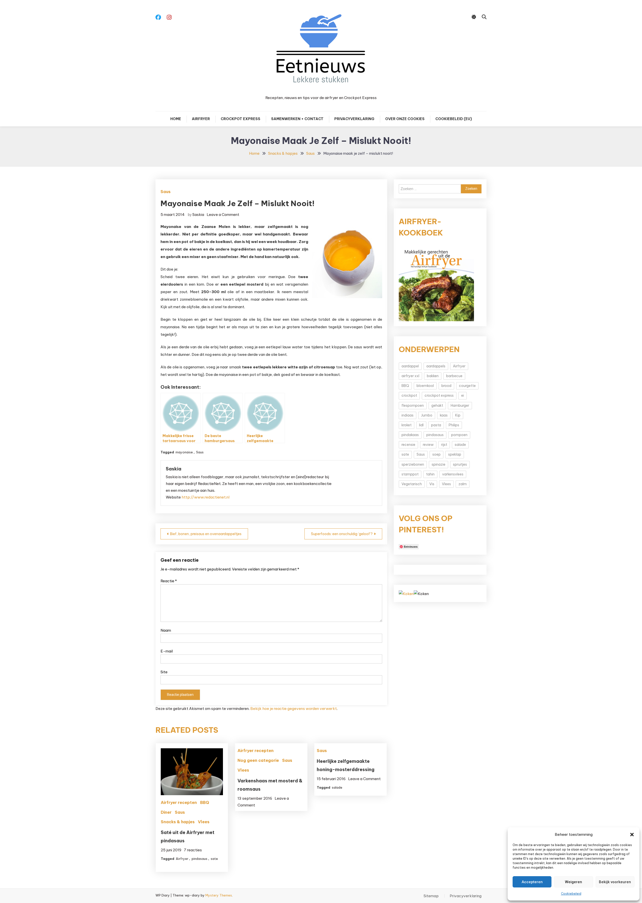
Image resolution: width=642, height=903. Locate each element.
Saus (165, 191)
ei (462, 395)
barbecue (454, 376)
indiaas (408, 415)
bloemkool (425, 385)
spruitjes (460, 464)
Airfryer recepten (179, 802)
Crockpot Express (240, 119)
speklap (454, 454)
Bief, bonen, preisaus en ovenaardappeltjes (206, 534)
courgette (467, 385)
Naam (165, 630)
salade (337, 787)
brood (446, 385)
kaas (444, 415)
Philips (454, 425)
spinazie (438, 464)
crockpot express (439, 395)
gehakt (437, 405)
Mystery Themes (218, 895)
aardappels (435, 366)
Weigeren (573, 882)
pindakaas (410, 435)
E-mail (166, 651)
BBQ (204, 802)
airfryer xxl (410, 376)
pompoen (459, 435)
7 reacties (193, 850)
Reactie (168, 581)
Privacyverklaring (354, 119)
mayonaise (184, 452)
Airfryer (201, 119)
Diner (166, 812)
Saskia (198, 214)
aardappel (410, 366)
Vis (431, 484)
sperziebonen (413, 464)
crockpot (409, 395)
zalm (462, 484)
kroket (407, 425)
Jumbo (426, 415)
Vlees (203, 821)
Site (164, 672)
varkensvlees (452, 474)
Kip (457, 415)
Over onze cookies (405, 119)
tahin (430, 474)
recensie (408, 444)
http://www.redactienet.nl (205, 497)
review (428, 444)
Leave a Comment (223, 214)
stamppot (410, 474)
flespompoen (413, 405)
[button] (631, 834)
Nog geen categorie (258, 760)
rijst (444, 444)
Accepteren (532, 882)
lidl (421, 425)
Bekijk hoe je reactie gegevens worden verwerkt (293, 708)
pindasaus (199, 859)
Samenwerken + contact (297, 119)
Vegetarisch (412, 484)
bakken (433, 376)
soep (436, 454)
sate (214, 859)
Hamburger (460, 405)
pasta (436, 425)
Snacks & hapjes (178, 821)
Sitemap (431, 896)
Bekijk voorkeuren (615, 882)
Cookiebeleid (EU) (453, 119)
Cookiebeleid (571, 893)
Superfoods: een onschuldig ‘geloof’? (342, 534)
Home (175, 119)
